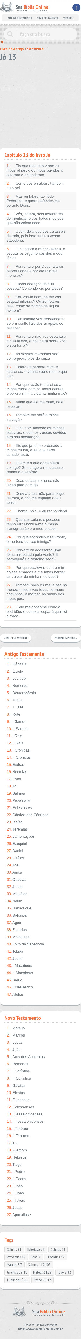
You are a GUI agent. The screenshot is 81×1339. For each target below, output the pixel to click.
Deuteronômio (21, 693)
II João (15, 1193)
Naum (14, 901)
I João (15, 1186)
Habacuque (19, 908)
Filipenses (18, 1100)
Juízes (15, 707)
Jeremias (17, 829)
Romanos (17, 1064)
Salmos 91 (14, 1249)
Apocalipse (19, 1215)
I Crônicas (18, 750)
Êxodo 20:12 (42, 1280)
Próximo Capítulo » (66, 638)
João (13, 1050)
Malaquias (18, 937)
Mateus (16, 1028)
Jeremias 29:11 (17, 1272)
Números (17, 686)
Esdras (15, 765)
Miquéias (17, 894)
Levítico (16, 678)
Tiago (14, 1164)
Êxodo (15, 671)
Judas (14, 1207)
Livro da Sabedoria (25, 944)
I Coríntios (18, 1071)
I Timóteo (17, 1128)
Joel (13, 865)
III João (16, 1200)
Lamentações (21, 836)
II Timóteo (18, 1136)
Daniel (15, 851)
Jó (11, 786)
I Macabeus (19, 966)
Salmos (16, 793)
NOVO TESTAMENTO (47, 18)
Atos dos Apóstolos (26, 1057)
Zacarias (17, 930)
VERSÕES (68, 18)
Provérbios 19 (16, 1257)
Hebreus (17, 1157)
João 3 (36, 1257)
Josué (14, 700)
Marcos (16, 1035)
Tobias (15, 951)
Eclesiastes (19, 808)
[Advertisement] (40, 103)
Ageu (14, 922)
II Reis (15, 743)
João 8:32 (64, 1272)
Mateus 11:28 (42, 1272)
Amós (14, 872)
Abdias (15, 994)
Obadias (16, 879)
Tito (12, 1143)
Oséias (15, 858)
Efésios (16, 1093)
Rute (13, 714)
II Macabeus (20, 973)
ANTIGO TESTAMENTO (20, 18)
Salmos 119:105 (39, 1264)
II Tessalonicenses (25, 1121)
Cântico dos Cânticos (27, 815)
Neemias (17, 772)
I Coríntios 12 (55, 1257)
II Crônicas (19, 757)
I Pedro (16, 1172)
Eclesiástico (20, 987)
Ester (14, 779)
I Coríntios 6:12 (17, 1280)
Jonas (14, 887)
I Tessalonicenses (25, 1114)
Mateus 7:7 (14, 1264)
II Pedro (16, 1179)
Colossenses (20, 1107)
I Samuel (17, 721)
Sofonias (17, 915)
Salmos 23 (58, 1249)
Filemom (17, 1150)
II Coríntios (19, 1078)
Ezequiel (17, 844)
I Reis (14, 736)
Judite (14, 958)
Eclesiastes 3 (36, 1249)
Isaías (15, 822)
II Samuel (17, 729)
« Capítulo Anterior (15, 638)
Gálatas (16, 1085)
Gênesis (16, 664)
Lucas (14, 1042)
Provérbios (19, 800)
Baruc (14, 980)
